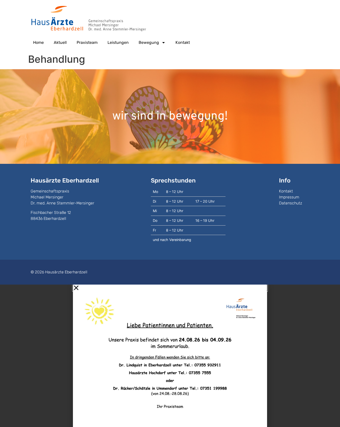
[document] (170, 356)
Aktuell (60, 42)
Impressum (289, 197)
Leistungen (118, 42)
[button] (170, 288)
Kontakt (182, 42)
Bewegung (149, 42)
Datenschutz (290, 203)
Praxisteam (87, 42)
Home (38, 42)
